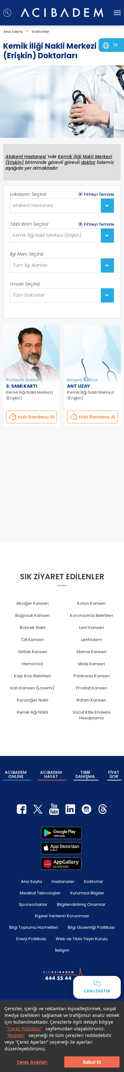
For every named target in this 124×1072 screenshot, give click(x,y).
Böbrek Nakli (32, 627)
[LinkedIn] (70, 809)
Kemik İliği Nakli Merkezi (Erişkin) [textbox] (47, 235)
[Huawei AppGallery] (61, 863)
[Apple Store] (61, 848)
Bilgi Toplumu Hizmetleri (33, 927)
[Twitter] (38, 809)
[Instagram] (86, 809)
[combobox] (62, 206)
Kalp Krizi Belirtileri (32, 676)
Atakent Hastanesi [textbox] (33, 205)
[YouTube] (54, 809)
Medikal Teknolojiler (40, 893)
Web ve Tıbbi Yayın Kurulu (82, 939)
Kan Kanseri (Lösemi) (32, 688)
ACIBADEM (16, 774)
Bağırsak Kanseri (32, 615)
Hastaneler (63, 881)
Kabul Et (92, 1062)
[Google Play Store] (61, 833)
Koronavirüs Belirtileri (91, 615)
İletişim (62, 950)
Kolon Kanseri (91, 603)
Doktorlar (93, 881)
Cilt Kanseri (32, 640)
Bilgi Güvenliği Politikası (91, 927)
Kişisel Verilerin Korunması (62, 916)
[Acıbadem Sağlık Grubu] (62, 12)
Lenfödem (91, 640)
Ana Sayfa (31, 881)
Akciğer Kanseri (32, 603)
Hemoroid (32, 664)
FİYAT (113, 774)
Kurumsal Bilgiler (87, 893)
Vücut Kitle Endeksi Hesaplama (91, 715)
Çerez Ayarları (32, 1062)
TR (115, 45)
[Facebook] (21, 809)
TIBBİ (85, 774)
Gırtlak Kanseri (32, 652)
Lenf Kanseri (91, 627)
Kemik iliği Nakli (32, 712)
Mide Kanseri (91, 664)
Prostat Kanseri (91, 688)
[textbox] (32, 265)
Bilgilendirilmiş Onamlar (81, 904)
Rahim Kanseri (91, 700)
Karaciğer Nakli (32, 700)
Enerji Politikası (31, 939)
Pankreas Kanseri (91, 676)
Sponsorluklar (33, 904)
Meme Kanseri (92, 652)
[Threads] (102, 809)
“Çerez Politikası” (24, 1029)
